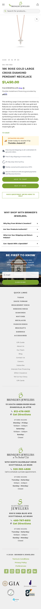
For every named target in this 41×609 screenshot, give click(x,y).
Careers (20, 361)
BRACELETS (20, 328)
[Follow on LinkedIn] (35, 571)
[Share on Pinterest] (15, 60)
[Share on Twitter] (12, 60)
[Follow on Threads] (18, 571)
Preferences (21, 566)
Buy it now (20, 186)
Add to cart (20, 179)
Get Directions (22, 414)
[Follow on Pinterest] (23, 571)
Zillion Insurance (20, 373)
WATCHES (20, 316)
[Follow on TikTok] (29, 571)
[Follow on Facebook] (6, 571)
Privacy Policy (21, 562)
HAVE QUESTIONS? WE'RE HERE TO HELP (20, 195)
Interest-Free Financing (20, 369)
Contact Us (20, 358)
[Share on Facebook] (9, 60)
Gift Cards (20, 380)
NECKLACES (20, 320)
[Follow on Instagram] (12, 571)
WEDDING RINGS (20, 309)
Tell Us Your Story (20, 377)
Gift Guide (20, 342)
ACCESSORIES (20, 336)
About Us (20, 346)
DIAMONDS (21, 313)
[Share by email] (18, 60)
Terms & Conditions (20, 559)
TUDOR (20, 297)
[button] (21, 11)
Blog (20, 354)
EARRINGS (20, 332)
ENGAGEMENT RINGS (20, 305)
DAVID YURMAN (20, 301)
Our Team (20, 350)
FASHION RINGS (21, 324)
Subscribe (20, 282)
